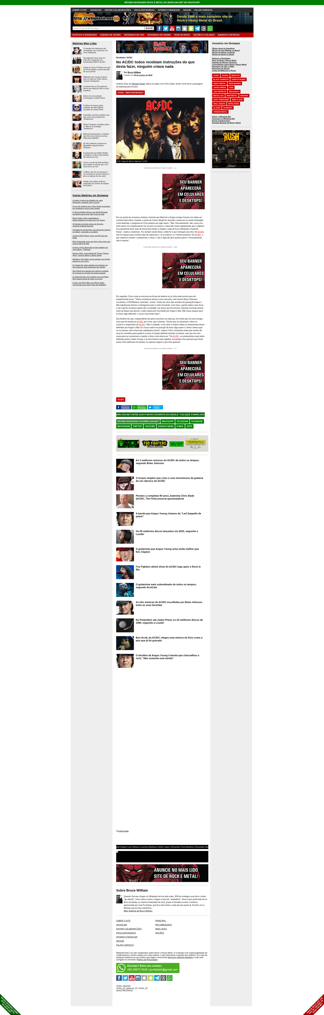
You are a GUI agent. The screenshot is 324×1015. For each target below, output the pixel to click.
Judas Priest (219, 88)
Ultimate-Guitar (138, 84)
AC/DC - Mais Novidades (130, 93)
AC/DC (129, 57)
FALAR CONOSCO (203, 10)
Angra (225, 75)
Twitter (137, 426)
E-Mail (180, 426)
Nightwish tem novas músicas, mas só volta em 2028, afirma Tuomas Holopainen (95, 79)
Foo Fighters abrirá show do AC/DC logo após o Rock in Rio (168, 568)
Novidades (120, 57)
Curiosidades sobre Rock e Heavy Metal (229, 64)
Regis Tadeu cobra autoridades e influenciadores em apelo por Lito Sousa (89, 219)
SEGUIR (187, 10)
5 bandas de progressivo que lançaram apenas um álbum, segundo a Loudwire (91, 231)
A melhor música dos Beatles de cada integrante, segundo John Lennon (88, 201)
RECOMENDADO (163, 925)
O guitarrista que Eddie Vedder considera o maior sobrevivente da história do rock (95, 155)
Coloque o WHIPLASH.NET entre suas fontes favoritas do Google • (151, 415)
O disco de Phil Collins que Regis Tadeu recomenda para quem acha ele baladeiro (89, 284)
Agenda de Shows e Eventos (224, 62)
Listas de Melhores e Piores (224, 71)
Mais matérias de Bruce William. (138, 911)
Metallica (218, 96)
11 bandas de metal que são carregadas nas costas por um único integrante (95, 50)
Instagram (123, 426)
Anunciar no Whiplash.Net (223, 119)
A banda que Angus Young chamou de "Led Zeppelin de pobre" (168, 515)
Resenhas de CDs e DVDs (223, 66)
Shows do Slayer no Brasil (223, 52)
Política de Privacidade (147, 960)
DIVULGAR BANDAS (144, 10)
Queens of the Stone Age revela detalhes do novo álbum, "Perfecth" (90, 248)
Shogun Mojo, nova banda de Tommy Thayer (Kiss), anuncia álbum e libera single (91, 254)
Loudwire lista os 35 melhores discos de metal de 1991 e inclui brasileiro (96, 88)
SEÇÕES (204, 35)
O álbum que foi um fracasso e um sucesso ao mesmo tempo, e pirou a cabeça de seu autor (96, 174)
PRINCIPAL (160, 921)
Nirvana (244, 96)
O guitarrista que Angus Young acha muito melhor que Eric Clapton (167, 550)
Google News (166, 426)
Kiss (231, 88)
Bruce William (134, 72)
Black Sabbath (221, 79)
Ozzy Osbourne (221, 100)
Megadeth (234, 92)
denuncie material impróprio (180, 957)
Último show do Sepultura (223, 48)
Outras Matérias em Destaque (90, 195)
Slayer (216, 108)
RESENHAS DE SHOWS (159, 35)
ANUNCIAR (95, 10)
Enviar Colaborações (221, 121)
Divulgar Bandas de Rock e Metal (226, 123)
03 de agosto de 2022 (143, 75)
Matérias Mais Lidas (85, 43)
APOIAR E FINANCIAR (169, 10)
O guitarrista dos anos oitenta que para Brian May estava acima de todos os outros (91, 278)
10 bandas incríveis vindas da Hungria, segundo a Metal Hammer (88, 225)
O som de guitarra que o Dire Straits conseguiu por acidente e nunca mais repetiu (91, 207)
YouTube (150, 426)
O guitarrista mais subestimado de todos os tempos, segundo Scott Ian (166, 586)
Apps (189, 426)
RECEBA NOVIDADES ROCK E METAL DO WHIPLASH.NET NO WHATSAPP (162, 2)
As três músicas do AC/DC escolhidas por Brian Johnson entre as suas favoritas (169, 603)
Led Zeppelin (219, 92)
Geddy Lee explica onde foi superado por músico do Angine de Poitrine (96, 183)
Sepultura (233, 104)
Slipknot (227, 108)
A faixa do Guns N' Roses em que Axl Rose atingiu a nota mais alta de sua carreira (96, 69)
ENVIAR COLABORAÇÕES (118, 10)
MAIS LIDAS (161, 929)
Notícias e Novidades (221, 58)
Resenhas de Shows (221, 69)
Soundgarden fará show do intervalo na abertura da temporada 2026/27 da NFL (94, 60)
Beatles (235, 75)
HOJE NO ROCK (182, 35)
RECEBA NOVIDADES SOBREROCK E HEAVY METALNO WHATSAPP (9, 1005)
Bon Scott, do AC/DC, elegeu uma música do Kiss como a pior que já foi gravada (169, 639)
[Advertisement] (137, 270)
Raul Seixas (219, 104)
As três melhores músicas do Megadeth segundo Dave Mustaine (94, 145)
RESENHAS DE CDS (134, 35)
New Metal (232, 96)
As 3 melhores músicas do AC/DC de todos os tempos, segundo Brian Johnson (167, 461)
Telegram (182, 421)
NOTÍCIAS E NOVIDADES (84, 35)
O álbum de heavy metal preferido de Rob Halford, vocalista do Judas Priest (93, 107)
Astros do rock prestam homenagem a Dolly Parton (94, 97)
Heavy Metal (219, 83)
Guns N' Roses (238, 79)
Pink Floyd (237, 100)
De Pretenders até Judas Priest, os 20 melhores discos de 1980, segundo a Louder (169, 621)
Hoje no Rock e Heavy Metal (224, 60)
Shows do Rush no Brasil (223, 54)
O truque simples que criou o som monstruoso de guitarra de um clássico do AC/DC (169, 479)
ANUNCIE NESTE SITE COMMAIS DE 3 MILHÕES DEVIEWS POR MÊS (315, 1005)
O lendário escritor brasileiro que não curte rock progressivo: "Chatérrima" (96, 117)
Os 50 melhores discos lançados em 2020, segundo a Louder (167, 532)
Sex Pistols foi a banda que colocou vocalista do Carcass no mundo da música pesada (90, 272)
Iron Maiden (235, 83)
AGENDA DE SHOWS (110, 35)
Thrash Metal (220, 112)
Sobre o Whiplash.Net (221, 117)
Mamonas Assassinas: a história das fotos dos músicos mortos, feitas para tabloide (96, 136)
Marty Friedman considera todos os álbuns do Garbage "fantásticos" (96, 126)
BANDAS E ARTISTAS (229, 35)
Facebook (197, 421)
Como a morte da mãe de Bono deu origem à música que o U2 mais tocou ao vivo (96, 164)
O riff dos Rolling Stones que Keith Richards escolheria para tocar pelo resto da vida (90, 213)
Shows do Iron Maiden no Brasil (226, 50)
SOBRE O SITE (79, 10)
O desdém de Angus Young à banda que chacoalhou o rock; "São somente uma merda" (167, 657)
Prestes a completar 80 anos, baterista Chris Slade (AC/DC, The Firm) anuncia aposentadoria (165, 497)
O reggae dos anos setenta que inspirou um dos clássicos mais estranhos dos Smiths (90, 266)
